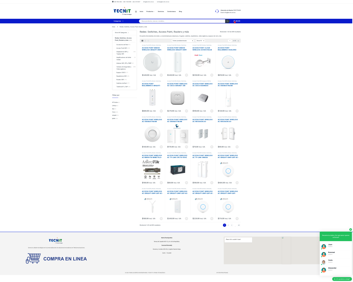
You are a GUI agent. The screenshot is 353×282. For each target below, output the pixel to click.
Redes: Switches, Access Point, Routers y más (151, 45)
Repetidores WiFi (122, 76)
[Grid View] (142, 41)
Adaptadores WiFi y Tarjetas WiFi (126, 53)
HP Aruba (115, 102)
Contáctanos (171, 11)
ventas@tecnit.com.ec (163, 1)
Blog (180, 11)
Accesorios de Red (123, 44)
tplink (113, 118)
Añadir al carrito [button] (161, 75)
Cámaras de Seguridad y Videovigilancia (126, 68)
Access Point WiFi (146, 45)
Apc (113, 109)
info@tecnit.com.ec (148, 1)
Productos (149, 11)
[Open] (136, 11)
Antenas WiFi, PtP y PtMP (125, 63)
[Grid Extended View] (145, 41)
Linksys (114, 105)
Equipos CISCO (206, 81)
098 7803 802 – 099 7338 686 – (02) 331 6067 (127, 1)
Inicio (141, 11)
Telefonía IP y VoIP (123, 86)
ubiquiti (114, 115)
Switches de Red (122, 83)
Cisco (113, 112)
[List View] (148, 41)
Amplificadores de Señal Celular (126, 58)
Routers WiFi (121, 79)
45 (239, 225)
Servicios (161, 11)
